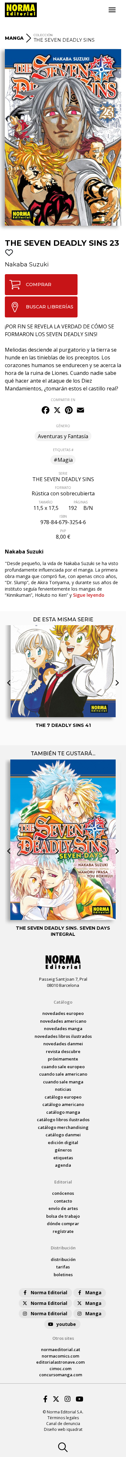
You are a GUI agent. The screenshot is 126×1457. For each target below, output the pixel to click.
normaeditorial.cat (60, 1349)
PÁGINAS (81, 502)
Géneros (63, 1150)
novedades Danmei (63, 1044)
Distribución (63, 1248)
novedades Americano (63, 1021)
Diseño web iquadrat (63, 1429)
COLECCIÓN (43, 35)
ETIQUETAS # (63, 450)
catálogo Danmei (63, 1135)
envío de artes (63, 1208)
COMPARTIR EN (63, 400)
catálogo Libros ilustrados (63, 1119)
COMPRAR (38, 284)
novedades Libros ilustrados (63, 1036)
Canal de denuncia (63, 1423)
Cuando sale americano (63, 1074)
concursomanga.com (60, 1375)
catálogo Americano (63, 1104)
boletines (63, 1274)
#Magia (63, 459)
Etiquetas (63, 1158)
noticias (63, 1089)
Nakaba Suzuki (27, 264)
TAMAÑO (46, 502)
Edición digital (63, 1142)
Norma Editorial (49, 1292)
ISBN (63, 516)
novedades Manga (63, 1028)
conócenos (63, 1193)
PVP (63, 531)
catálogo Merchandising (63, 1127)
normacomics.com (60, 1356)
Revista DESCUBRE (63, 1051)
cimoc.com (60, 1368)
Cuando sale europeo (63, 1067)
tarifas (63, 1267)
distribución (63, 1259)
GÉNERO (63, 426)
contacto (63, 1201)
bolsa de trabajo (63, 1216)
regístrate (63, 1231)
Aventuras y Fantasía (63, 436)
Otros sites (63, 1338)
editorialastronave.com (60, 1362)
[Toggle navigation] (112, 10)
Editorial (63, 1182)
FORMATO (63, 487)
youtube (66, 1324)
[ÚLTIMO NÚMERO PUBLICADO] (63, 639)
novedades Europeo (63, 1013)
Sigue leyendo (88, 595)
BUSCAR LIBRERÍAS (49, 307)
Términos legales (63, 1418)
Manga (93, 1292)
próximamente (63, 1059)
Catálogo (63, 1002)
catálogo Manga (63, 1112)
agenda (63, 1165)
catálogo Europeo (63, 1097)
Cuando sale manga (63, 1082)
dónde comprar (63, 1223)
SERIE (63, 473)
